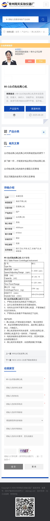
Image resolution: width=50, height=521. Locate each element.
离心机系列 (35, 32)
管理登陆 (13, 494)
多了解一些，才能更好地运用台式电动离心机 (24, 161)
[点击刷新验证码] (24, 451)
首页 (17, 32)
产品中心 (25, 32)
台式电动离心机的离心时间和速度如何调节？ (24, 153)
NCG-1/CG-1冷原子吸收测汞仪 (24, 360)
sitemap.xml (30, 491)
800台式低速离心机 (20, 354)
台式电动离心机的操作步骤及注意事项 (21, 169)
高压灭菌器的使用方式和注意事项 (19, 177)
